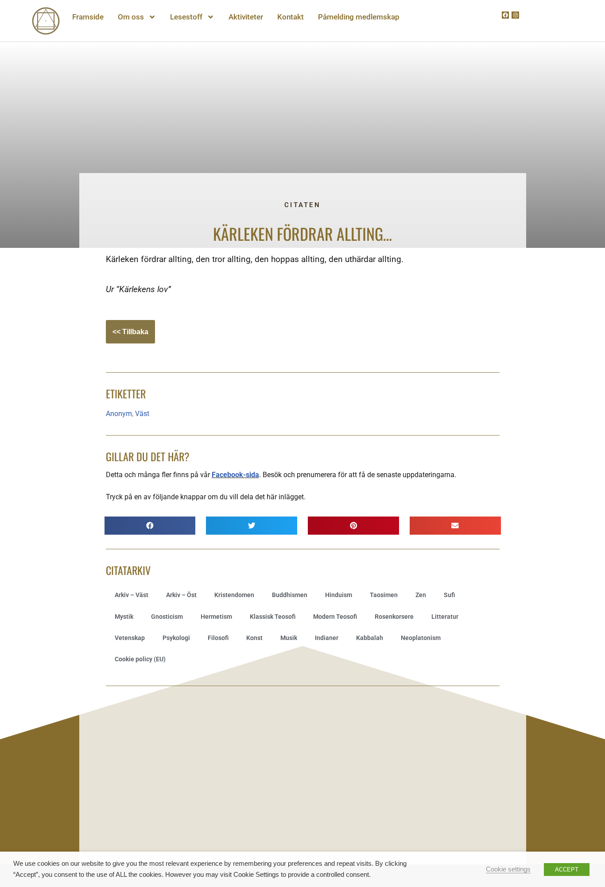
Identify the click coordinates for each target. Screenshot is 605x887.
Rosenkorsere (394, 616)
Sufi (449, 594)
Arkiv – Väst (131, 594)
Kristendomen (234, 594)
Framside (88, 16)
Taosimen (384, 594)
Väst (142, 413)
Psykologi (176, 637)
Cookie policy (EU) (140, 659)
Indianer (326, 637)
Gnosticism (167, 616)
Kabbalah (369, 637)
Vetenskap (130, 637)
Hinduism (338, 594)
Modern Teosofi (335, 616)
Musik (288, 637)
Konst (254, 637)
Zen (420, 594)
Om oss (131, 16)
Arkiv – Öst (181, 594)
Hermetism (216, 616)
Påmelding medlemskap (358, 16)
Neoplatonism (421, 637)
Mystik (124, 616)
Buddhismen (289, 594)
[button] (150, 526)
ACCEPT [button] (566, 869)
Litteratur (444, 616)
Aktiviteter (246, 16)
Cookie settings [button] (508, 869)
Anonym (119, 413)
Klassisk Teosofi (272, 616)
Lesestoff (186, 16)
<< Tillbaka (130, 332)
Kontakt (290, 16)
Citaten (302, 205)
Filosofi (218, 637)
